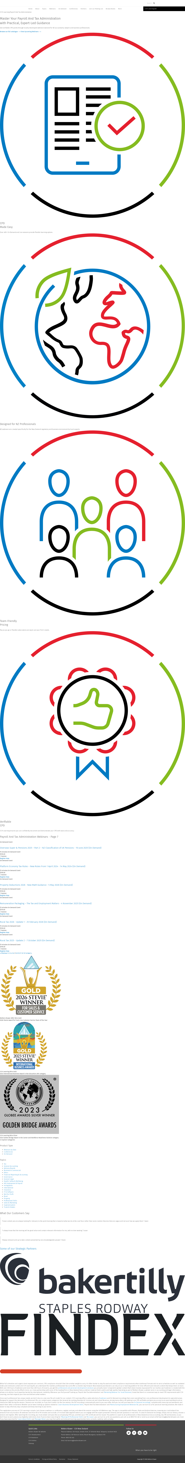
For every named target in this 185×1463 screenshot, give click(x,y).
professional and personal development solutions (76, 1388)
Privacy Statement (73, 1459)
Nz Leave (90, 1417)
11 (20, 953)
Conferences (73, 9)
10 (19, 953)
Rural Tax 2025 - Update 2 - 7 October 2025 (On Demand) (27, 940)
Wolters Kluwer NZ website (37, 1432)
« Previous (3, 953)
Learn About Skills (24, 1419)
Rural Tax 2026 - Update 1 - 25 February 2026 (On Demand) (28, 922)
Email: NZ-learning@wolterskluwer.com (73, 1440)
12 (22, 953)
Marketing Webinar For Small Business (118, 1392)
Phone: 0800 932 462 (67, 1437)
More (120, 9)
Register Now (4, 858)
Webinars (52, 9)
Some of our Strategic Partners (18, 1248)
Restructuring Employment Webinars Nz (124, 1405)
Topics (44, 9)
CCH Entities (32, 1440)
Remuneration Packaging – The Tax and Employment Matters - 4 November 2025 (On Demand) (46, 903)
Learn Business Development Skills (70, 1405)
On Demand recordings (142, 1402)
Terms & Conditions (34, 1459)
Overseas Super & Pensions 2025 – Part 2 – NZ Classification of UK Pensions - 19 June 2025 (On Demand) (50, 847)
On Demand (62, 9)
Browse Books (110, 9)
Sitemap (31, 1443)
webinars (103, 1398)
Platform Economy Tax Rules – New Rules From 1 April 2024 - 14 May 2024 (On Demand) (42, 866)
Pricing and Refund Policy (49, 1459)
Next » (29, 953)
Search (149, 3)
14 (26, 953)
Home (30, 9)
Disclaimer (62, 1459)
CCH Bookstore (33, 1437)
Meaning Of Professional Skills (72, 1417)
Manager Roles (40, 1419)
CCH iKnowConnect (35, 1435)
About (37, 9)
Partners (84, 9)
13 (24, 953)
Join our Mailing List (96, 9)
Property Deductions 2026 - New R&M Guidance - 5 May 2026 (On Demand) (36, 885)
